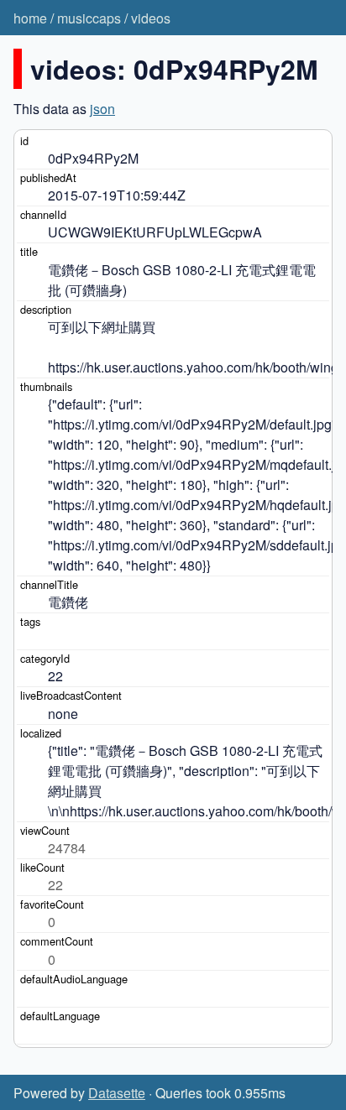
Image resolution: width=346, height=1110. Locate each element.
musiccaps (89, 18)
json (102, 108)
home (30, 18)
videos (150, 18)
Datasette (116, 1092)
